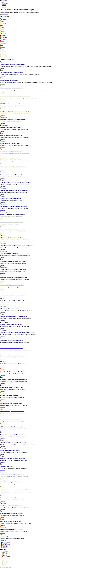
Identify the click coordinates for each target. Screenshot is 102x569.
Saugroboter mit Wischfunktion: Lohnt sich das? (10, 521)
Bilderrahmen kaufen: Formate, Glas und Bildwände (11, 88)
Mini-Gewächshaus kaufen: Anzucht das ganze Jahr (11, 387)
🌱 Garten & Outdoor (6, 554)
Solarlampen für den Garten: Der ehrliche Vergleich (11, 529)
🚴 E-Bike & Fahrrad (5, 552)
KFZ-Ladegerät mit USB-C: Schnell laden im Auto (11, 403)
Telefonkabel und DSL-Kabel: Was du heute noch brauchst (13, 269)
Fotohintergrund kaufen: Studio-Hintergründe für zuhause (13, 166)
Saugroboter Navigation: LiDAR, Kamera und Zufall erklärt (13, 292)
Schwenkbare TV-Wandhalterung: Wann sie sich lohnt (12, 474)
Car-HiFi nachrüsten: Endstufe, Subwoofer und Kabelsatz (12, 64)
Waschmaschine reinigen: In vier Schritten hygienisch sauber (13, 261)
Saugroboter (4, 4)
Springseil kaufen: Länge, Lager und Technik (10, 143)
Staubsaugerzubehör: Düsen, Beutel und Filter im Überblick (13, 458)
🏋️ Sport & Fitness (5, 553)
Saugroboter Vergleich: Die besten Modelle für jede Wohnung (13, 316)
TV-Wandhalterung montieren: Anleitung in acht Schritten (13, 363)
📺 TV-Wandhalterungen (6, 542)
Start (3, 2)
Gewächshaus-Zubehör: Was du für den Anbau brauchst (12, 229)
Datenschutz (4, 565)
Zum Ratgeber (2, 68)
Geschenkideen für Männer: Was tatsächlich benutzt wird (12, 214)
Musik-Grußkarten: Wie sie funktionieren (9, 253)
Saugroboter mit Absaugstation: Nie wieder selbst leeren (12, 411)
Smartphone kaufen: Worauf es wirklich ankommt (11, 324)
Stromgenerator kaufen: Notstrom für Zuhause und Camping (13, 497)
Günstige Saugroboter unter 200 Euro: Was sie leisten (11, 151)
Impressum (4, 564)
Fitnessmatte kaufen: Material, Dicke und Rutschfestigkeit (12, 371)
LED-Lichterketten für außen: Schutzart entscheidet (11, 426)
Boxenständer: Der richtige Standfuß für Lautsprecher (12, 434)
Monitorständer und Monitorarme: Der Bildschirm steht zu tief (13, 489)
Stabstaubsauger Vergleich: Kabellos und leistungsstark (12, 340)
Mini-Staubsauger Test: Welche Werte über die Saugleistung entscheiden (15, 182)
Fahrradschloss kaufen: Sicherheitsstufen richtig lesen (11, 505)
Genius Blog (3, 0)
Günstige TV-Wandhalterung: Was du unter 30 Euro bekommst (14, 190)
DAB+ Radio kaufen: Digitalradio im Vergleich (10, 159)
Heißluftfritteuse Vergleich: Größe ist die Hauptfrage (11, 513)
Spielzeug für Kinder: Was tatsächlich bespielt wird (11, 419)
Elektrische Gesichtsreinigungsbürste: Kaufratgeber (11, 127)
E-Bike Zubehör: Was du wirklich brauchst (9, 308)
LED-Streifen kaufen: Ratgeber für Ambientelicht (11, 482)
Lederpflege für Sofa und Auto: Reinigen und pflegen (11, 72)
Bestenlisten (4, 6)
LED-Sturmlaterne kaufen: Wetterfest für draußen (11, 237)
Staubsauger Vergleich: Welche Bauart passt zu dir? (11, 135)
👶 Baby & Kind (5, 555)
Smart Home (4, 5)
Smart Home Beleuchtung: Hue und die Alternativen (11, 222)
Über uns (3, 563)
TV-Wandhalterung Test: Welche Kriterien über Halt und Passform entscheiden (17, 332)
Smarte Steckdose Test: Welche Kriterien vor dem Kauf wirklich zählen (15, 111)
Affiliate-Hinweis (14, 567)
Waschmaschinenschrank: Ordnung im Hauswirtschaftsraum (13, 379)
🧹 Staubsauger (4, 546)
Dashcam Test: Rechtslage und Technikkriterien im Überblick (13, 277)
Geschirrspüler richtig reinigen (6, 466)
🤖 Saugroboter (4, 543)
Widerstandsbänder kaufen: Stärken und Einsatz (10, 198)
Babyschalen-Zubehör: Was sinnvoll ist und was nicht (11, 348)
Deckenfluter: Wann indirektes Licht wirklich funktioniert (12, 119)
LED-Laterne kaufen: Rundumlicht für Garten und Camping (13, 206)
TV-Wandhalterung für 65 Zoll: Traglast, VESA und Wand (13, 300)
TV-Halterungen (5, 3)
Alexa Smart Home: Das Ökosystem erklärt (9, 395)
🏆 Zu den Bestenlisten (4, 14)
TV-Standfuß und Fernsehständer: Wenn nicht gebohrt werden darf (15, 96)
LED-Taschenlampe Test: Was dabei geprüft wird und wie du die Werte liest (16, 245)
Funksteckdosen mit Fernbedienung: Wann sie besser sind (12, 355)
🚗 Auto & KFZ (5, 551)
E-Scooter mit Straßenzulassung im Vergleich (10, 450)
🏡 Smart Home (5, 545)
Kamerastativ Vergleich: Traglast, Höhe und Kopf (11, 174)
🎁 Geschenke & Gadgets (6, 556)
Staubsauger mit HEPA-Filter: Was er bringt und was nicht (13, 442)
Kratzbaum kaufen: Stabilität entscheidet (9, 80)
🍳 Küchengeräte (5, 547)
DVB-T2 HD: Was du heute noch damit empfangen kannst (13, 103)
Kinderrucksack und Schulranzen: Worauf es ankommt (12, 285)
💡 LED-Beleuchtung (6, 544)
